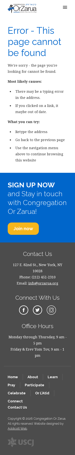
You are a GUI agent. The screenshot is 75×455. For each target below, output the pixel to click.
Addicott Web (17, 428)
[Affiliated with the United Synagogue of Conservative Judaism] (21, 442)
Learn (53, 377)
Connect (15, 401)
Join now (23, 228)
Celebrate (17, 393)
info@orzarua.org (43, 283)
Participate (34, 385)
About (33, 377)
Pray (11, 385)
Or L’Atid (42, 393)
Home (13, 377)
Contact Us (17, 407)
